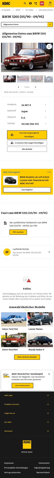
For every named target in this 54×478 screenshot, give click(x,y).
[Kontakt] (35, 3)
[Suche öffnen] (25, 3)
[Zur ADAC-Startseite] (6, 3)
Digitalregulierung (42, 468)
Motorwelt (8, 431)
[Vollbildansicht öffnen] (49, 46)
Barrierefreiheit (43, 472)
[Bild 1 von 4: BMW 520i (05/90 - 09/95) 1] (9, 79)
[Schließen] (49, 374)
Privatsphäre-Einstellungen (16, 468)
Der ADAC (8, 422)
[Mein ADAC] (30, 3)
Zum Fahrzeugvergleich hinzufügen (29, 135)
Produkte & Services (11, 404)
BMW (18, 10)
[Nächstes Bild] (35, 87)
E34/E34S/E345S (46, 10)
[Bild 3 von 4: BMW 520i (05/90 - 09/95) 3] (37, 79)
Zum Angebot (27, 190)
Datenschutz (44, 463)
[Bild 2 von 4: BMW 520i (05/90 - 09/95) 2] (23, 79)
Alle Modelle (27, 149)
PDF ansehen (18, 232)
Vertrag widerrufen (12, 472)
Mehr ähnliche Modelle (27, 357)
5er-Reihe (29, 10)
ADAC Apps (8, 395)
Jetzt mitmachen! (22, 385)
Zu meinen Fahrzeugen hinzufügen (29, 143)
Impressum (9, 463)
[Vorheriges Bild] (18, 87)
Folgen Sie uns (9, 413)
